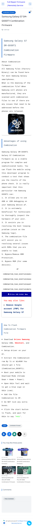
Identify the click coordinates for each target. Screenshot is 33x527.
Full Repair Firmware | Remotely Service (16, 3)
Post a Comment (9, 499)
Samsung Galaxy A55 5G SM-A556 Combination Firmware (9, 461)
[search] (30, 4)
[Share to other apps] (24, 434)
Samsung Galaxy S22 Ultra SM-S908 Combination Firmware (8, 480)
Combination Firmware (8, 12)
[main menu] (3, 4)
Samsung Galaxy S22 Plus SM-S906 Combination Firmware (23, 480)
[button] (9, 434)
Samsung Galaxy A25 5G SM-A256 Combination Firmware (24, 461)
